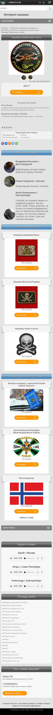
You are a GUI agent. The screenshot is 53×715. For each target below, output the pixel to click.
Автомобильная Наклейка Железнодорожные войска (26, 431)
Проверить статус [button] (13, 693)
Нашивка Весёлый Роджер (26, 282)
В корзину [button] (17, 92)
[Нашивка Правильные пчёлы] (26, 57)
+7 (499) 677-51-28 (14, 2)
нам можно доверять (27, 703)
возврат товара (43, 703)
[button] (50, 8)
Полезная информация (30, 706)
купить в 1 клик (26, 518)
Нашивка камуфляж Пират (26, 235)
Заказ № (8, 676)
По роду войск (26, 596)
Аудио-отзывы (26, 544)
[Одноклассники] (9, 143)
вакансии (16, 706)
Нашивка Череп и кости (26, 329)
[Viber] (2, 143)
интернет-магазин (10, 703)
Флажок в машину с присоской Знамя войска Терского (26, 384)
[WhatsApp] (16, 143)
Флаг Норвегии (26, 478)
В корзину (21, 268)
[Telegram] (13, 143)
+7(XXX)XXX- (10, 684)
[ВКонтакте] (6, 143)
